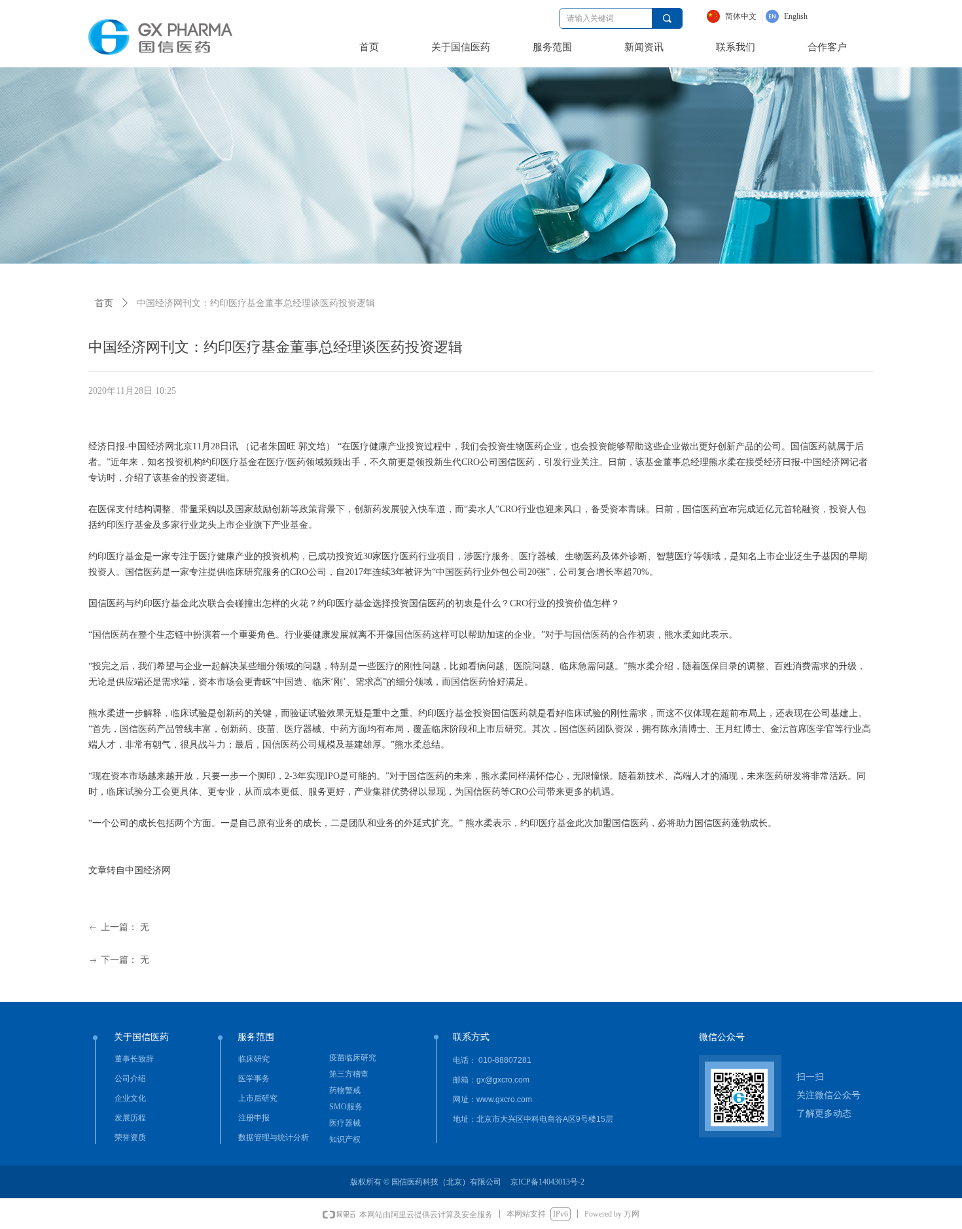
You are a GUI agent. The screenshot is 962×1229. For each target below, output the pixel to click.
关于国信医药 (460, 47)
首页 (369, 47)
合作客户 (827, 47)
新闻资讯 (644, 47)
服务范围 (552, 47)
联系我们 (735, 47)
